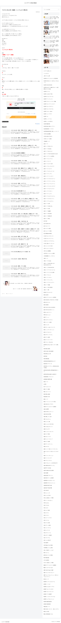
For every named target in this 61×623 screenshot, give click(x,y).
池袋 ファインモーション (48, 455)
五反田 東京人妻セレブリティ (49, 126)
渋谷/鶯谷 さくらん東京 (48, 547)
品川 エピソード (47, 226)
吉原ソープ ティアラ (48, 173)
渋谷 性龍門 (46, 542)
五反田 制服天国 (47, 123)
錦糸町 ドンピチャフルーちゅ (49, 596)
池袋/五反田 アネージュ (48, 475)
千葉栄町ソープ (47, 141)
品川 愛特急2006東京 (48, 233)
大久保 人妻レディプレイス (49, 243)
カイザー (29, 113)
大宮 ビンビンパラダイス (48, 248)
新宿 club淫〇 (46, 294)
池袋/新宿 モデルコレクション (49, 482)
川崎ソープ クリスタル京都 (49, 272)
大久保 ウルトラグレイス (48, 236)
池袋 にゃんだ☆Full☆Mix (48, 424)
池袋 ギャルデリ (47, 429)
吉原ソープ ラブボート (48, 191)
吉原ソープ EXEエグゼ (48, 146)
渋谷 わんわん (46, 502)
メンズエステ (46, 73)
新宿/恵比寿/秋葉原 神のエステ (50, 361)
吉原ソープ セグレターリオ (49, 171)
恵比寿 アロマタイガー (48, 292)
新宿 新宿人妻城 (47, 348)
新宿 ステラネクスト (48, 332)
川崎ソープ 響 (46, 289)
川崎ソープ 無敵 (47, 284)
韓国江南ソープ (47, 606)
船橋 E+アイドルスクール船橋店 (50, 565)
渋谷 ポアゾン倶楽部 (48, 535)
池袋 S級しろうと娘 (47, 416)
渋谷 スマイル (46, 520)
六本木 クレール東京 (48, 138)
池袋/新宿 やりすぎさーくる (49, 480)
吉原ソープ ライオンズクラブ (49, 186)
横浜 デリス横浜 (47, 389)
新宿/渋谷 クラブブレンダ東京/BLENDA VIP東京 (51, 367)
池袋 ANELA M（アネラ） (49, 404)
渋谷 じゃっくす (47, 492)
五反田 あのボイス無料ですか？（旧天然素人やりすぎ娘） (51, 88)
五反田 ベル (46, 116)
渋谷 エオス (46, 507)
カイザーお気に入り (5, 121)
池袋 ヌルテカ (46, 446)
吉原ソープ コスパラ (48, 168)
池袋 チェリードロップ (48, 439)
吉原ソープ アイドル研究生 (49, 156)
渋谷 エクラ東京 (47, 510)
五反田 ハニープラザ (48, 113)
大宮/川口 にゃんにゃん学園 (49, 253)
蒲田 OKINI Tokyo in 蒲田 (48, 570)
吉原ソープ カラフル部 (48, 163)
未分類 (45, 384)
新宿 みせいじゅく (47, 314)
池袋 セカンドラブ (47, 436)
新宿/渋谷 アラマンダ (48, 363)
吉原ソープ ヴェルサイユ (48, 201)
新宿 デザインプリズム (48, 334)
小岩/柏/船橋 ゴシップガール (49, 255)
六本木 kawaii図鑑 (47, 133)
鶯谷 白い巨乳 (46, 611)
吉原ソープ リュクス (48, 193)
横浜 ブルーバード (47, 391)
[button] (58, 9)
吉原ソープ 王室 (47, 208)
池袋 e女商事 (46, 409)
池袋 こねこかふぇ (47, 419)
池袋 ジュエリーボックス (48, 431)
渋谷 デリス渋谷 (47, 522)
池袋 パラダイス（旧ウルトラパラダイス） (51, 452)
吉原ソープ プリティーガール (49, 181)
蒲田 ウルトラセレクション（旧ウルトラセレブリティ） (51, 576)
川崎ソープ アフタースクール (49, 269)
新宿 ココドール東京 (48, 322)
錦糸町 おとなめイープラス (49, 586)
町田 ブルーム (46, 552)
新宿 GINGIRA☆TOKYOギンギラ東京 (51, 299)
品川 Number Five (47, 223)
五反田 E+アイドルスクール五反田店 (51, 78)
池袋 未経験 (46, 472)
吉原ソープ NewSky (47, 148)
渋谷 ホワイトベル (47, 532)
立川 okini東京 (46, 560)
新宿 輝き (45, 356)
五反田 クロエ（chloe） (48, 111)
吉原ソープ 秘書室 (47, 211)
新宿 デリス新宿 (47, 337)
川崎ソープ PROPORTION (49, 267)
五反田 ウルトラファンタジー (49, 103)
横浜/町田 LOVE (47, 396)
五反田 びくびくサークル (48, 96)
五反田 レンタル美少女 (48, 121)
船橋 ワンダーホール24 (48, 567)
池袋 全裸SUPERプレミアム (49, 465)
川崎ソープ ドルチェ (48, 277)
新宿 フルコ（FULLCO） (48, 342)
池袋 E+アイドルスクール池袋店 (50, 406)
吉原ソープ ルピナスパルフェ (49, 196)
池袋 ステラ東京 (47, 434)
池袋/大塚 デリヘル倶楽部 (49, 477)
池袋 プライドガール (48, 460)
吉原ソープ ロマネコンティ (49, 198)
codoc (34, 113)
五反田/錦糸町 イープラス (49, 128)
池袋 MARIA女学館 (47, 414)
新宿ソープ (46, 381)
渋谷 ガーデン (46, 512)
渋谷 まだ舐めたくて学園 (48, 497)
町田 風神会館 (46, 557)
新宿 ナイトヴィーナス (48, 339)
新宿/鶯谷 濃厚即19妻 (48, 379)
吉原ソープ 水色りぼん (48, 206)
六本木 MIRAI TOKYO (48, 136)
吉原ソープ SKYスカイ (48, 151)
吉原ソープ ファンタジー (48, 176)
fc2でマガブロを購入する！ (20, 116)
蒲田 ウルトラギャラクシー (49, 572)
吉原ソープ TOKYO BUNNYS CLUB (51, 153)
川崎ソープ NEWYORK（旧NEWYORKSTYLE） (49, 264)
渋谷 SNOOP (46, 490)
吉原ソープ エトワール (48, 158)
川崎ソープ (46, 258)
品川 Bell (45, 221)
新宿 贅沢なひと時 (47, 353)
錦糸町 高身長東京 (47, 604)
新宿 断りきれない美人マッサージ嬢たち (51, 345)
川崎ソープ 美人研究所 (48, 287)
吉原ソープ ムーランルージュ (49, 183)
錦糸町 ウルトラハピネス (48, 589)
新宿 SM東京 (46, 304)
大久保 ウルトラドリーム (48, 238)
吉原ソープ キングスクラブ (49, 166)
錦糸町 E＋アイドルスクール (49, 581)
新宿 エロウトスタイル (48, 319)
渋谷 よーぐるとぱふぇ (48, 500)
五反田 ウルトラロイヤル (48, 108)
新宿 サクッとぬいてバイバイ (49, 327)
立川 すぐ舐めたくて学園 (48, 562)
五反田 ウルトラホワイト (48, 106)
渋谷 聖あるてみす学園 (48, 545)
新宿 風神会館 (46, 358)
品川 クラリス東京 (47, 228)
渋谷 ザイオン (46, 515)
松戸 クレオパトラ (47, 386)
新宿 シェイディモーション (49, 329)
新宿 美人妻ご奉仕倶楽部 (48, 351)
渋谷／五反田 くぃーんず (48, 550)
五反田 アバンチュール (48, 98)
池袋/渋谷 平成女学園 (48, 487)
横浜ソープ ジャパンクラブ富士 (50, 401)
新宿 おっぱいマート (48, 312)
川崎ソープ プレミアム (48, 279)
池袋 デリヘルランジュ (48, 444)
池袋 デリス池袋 (47, 441)
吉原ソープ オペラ (47, 161)
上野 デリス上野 (47, 75)
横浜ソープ (46, 399)
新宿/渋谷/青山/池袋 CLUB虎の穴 (50, 374)
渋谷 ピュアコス (47, 530)
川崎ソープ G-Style (47, 260)
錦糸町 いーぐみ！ (47, 584)
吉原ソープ (46, 143)
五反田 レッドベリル (48, 118)
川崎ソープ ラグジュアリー (49, 282)
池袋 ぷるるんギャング (48, 426)
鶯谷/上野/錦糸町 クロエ (48, 614)
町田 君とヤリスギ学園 (48, 555)
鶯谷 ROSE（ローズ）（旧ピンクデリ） (51, 609)
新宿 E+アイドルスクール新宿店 (50, 297)
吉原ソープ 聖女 (47, 218)
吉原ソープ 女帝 (47, 203)
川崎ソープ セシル (47, 274)
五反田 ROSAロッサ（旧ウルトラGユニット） (51, 81)
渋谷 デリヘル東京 (47, 525)
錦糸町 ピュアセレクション (49, 599)
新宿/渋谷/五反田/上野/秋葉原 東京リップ (51, 371)
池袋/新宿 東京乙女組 (48, 485)
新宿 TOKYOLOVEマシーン (49, 309)
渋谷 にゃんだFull (47, 495)
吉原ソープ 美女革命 (48, 213)
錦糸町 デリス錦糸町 (48, 594)
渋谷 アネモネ (46, 505)
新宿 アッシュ (46, 317)
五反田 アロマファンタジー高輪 (50, 101)
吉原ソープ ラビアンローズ (49, 188)
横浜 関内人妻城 (47, 394)
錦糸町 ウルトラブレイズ (48, 591)
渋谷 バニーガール (47, 527)
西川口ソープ (46, 579)
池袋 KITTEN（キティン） (49, 411)
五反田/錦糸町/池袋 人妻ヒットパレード (51, 131)
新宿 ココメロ (46, 324)
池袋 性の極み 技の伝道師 (49, 470)
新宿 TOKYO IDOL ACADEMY (49, 307)
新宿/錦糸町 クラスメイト (49, 376)
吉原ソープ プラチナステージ (49, 178)
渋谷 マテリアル (47, 537)
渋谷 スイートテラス (48, 517)
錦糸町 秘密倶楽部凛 (48, 601)
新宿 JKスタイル (47, 302)
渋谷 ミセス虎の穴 (47, 540)
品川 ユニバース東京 (48, 231)
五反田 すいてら (47, 91)
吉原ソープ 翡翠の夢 (48, 216)
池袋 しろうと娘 (47, 421)
